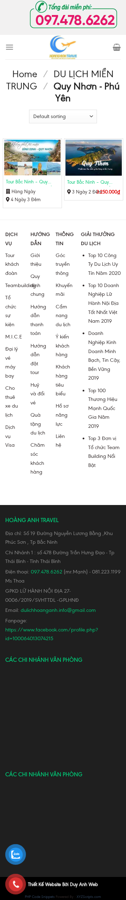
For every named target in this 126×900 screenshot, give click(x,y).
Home (24, 74)
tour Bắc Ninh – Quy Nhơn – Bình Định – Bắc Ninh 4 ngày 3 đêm (30, 182)
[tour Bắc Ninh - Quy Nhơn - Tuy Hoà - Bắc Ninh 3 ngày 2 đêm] (93, 158)
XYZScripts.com (89, 896)
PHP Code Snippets (40, 896)
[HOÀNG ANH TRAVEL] (63, 47)
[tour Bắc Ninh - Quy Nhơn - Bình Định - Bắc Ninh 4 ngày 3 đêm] (32, 157)
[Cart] (117, 47)
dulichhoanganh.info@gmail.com (58, 610)
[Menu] (9, 47)
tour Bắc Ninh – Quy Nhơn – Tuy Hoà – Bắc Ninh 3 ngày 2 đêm (90, 183)
